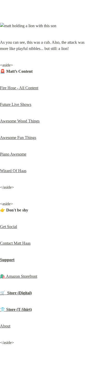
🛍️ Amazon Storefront (18, 276)
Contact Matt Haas (15, 243)
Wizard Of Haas (13, 170)
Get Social (8, 226)
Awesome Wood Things (20, 121)
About (5, 326)
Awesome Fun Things (18, 137)
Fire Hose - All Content (19, 88)
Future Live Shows (15, 104)
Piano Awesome (13, 154)
